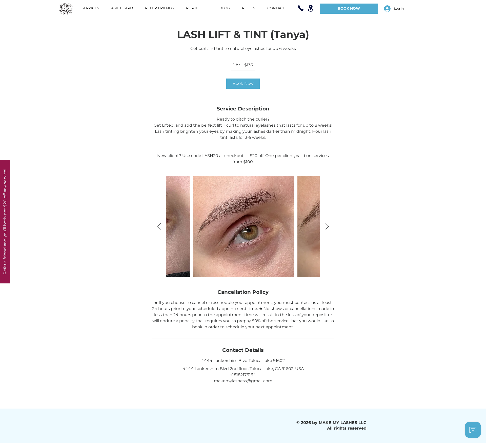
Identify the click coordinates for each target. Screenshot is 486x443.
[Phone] (300, 8)
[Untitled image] (243, 226)
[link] (243, 84)
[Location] (310, 8)
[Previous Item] (159, 226)
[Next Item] (327, 226)
